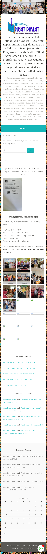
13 (23, 514)
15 (35, 514)
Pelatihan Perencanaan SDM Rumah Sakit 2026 (19, 368)
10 (6, 514)
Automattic (30, 548)
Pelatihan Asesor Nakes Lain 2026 (14, 385)
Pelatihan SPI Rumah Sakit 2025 (32, 425)
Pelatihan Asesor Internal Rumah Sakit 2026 (18, 379)
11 (11, 514)
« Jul (4, 533)
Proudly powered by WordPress (22, 546)
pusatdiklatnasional (10, 400)
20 (23, 519)
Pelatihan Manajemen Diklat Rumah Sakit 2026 (19, 374)
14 (29, 514)
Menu (25, 129)
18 (11, 519)
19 (17, 519)
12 (17, 514)
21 (29, 519)
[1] (41, 549)
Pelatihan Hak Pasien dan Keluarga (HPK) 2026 (19, 362)
